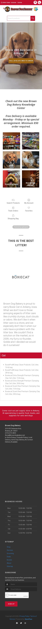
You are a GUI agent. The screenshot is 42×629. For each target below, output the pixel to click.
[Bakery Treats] (30, 137)
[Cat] (30, 156)
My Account (28, 203)
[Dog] (11, 156)
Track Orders (13, 211)
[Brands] (11, 137)
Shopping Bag (13, 218)
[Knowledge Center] (30, 175)
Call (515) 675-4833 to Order (21, 61)
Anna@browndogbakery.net (15, 435)
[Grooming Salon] (11, 175)
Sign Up (11, 604)
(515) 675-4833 (10, 433)
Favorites (28, 211)
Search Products (13, 203)
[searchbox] (21, 18)
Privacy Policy (24, 616)
